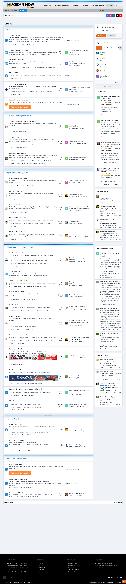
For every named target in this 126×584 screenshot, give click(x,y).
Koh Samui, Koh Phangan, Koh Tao (34, 223)
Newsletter (42, 567)
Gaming (33, 395)
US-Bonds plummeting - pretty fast (79, 429)
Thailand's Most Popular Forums (19, 116)
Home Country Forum (16, 424)
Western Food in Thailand (18, 310)
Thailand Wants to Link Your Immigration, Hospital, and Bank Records (78, 322)
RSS (30, 582)
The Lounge (15, 161)
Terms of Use (43, 565)
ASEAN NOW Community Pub (19, 153)
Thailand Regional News (75, 565)
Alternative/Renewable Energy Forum (45, 341)
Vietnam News (40, 67)
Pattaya (14, 212)
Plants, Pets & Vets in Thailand (19, 410)
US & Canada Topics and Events (40, 432)
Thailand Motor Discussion (19, 383)
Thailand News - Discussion (18, 50)
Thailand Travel (14, 137)
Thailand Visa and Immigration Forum (22, 121)
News (8, 30)
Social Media (71, 572)
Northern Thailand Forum (18, 178)
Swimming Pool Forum (18, 343)
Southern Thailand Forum (18, 218)
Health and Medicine (16, 292)
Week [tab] (99, 48)
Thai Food (31, 310)
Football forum (16, 163)
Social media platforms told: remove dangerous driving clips (110, 387)
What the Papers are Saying (19, 91)
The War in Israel (16, 94)
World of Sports (50, 161)
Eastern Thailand (24, 212)
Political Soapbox (34, 91)
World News (13, 73)
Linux (25, 395)
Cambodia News (16, 67)
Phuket (14, 226)
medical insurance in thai (76, 356)
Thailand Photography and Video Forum (22, 407)
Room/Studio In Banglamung (108, 308)
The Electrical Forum (26, 341)
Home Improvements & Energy (20, 335)
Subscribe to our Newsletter (19, 100)
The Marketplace (15, 271)
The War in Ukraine (47, 91)
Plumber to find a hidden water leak (109, 334)
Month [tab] (106, 48)
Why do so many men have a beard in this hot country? (109, 223)
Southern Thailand (17, 223)
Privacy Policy (8, 582)
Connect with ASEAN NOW (16, 458)
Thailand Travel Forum (17, 145)
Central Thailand (24, 199)
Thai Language (15, 266)
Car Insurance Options (17, 364)
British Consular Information (19, 131)
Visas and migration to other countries (46, 129)
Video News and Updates (18, 45)
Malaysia (14, 451)
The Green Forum (42, 260)
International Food (43, 310)
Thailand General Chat (17, 253)
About (41, 563)
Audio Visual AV (46, 392)
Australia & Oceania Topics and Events (21, 435)
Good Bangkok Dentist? (75, 194)
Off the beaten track (28, 260)
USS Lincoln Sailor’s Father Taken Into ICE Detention (110, 362)
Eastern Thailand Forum (17, 204)
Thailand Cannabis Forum (18, 281)
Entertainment (25, 161)
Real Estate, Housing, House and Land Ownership (24, 326)
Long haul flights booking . (76, 142)
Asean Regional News (16, 59)
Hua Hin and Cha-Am (17, 239)
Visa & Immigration (73, 569)
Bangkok (14, 199)
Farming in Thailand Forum (19, 263)
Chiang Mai (21, 186)
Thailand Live (32, 45)
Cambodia (24, 448)
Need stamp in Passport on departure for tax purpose (110, 121)
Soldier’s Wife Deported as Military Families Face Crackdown (110, 374)
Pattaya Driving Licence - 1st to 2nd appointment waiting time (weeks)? (109, 254)
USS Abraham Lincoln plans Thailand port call (110, 97)
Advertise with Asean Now (18, 479)
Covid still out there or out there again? (80, 295)
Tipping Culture (104, 198)
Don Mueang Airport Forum (19, 147)
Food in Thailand (15, 305)
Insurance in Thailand (17, 349)
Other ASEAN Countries (17, 440)
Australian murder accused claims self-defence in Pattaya (110, 170)
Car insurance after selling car (77, 376)
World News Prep (16, 78)
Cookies (23, 582)
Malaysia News (51, 67)
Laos (49, 448)
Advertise (42, 572)
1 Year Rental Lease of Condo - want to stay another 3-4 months (110, 282)
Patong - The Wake (74, 221)
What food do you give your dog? (78, 404)
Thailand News (14, 35)
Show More (117, 82)
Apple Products (16, 395)
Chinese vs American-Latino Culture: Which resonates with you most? (110, 210)
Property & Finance (16, 316)
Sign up (9, 571)
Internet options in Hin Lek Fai (77, 235)
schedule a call (27, 353)
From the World (12, 419)
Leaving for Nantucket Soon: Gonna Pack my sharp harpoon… (110, 234)
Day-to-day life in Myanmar (77, 445)
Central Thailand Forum (17, 191)
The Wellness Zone (17, 299)
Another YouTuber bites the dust (78, 157)
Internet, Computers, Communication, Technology (26, 389)
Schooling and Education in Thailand (39, 263)
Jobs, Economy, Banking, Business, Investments (24, 324)
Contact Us (16, 582)
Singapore (32, 451)
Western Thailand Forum (18, 232)
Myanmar (22, 451)
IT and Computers (16, 392)
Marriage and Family (17, 404)
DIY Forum (14, 341)
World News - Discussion (17, 84)
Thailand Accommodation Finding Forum (22, 329)
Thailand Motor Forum (17, 370)
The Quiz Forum (37, 161)
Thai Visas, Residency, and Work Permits (22, 129)
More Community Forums (18, 401)
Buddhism (39, 407)
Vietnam (33, 448)
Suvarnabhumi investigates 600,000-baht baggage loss (110, 143)
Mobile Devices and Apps (31, 392)
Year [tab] (112, 48)
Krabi (48, 223)
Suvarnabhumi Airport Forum (35, 145)
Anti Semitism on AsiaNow (76, 493)
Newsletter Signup (15, 464)
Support (41, 569)
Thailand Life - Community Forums (20, 247)
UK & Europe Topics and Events (20, 432)
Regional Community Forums (18, 172)
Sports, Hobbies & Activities (33, 404)
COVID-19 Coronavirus (31, 299)
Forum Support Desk (16, 492)
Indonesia (41, 448)
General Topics (16, 260)
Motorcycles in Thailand (36, 383)
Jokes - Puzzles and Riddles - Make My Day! (34, 163)
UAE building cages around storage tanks (110, 400)
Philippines (15, 448)
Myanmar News (28, 67)
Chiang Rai (31, 186)
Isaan (13, 186)
